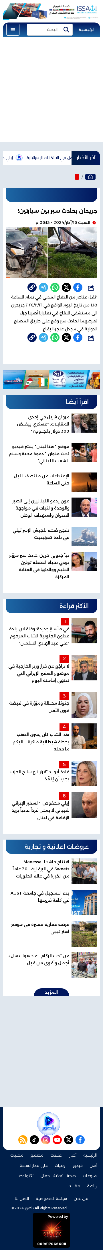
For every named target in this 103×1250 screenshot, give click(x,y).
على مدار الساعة (33, 1165)
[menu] (12, 30)
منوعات (90, 1175)
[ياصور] (90, 177)
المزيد (51, 992)
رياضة (92, 1185)
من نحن (81, 1198)
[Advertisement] (51, 91)
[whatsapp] (32, 287)
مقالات (74, 1185)
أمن (93, 1165)
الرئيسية (86, 29)
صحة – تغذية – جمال (58, 1175)
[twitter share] (66, 287)
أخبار (72, 1155)
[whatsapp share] (55, 287)
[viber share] (43, 287)
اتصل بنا (22, 1198)
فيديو (77, 1165)
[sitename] (48, 1123)
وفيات (60, 1165)
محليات (16, 1155)
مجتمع (36, 1155)
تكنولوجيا (25, 1175)
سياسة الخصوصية (51, 1198)
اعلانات (56, 1155)
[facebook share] (77, 287)
